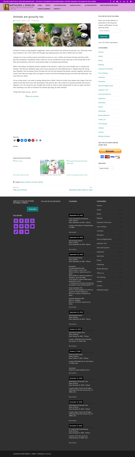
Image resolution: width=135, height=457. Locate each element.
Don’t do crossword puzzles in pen (77, 175)
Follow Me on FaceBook (51, 201)
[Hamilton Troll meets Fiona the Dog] (52, 167)
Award (100, 56)
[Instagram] (120, 1)
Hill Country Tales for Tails (21, 175)
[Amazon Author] (127, 1)
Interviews (101, 103)
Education (101, 81)
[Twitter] (113, 1)
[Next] (91, 208)
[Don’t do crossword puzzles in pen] (79, 167)
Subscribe (103, 36)
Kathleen (17, 20)
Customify (48, 454)
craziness (36, 20)
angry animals (25, 182)
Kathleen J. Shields (22, 5)
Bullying (101, 65)
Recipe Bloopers (104, 115)
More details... (73, 232)
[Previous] (71, 208)
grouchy (34, 182)
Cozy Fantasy (103, 73)
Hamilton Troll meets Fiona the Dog (50, 175)
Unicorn (101, 132)
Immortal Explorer (104, 94)
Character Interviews (105, 69)
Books (100, 60)
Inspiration (102, 98)
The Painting (102, 124)
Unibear (101, 128)
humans (40, 182)
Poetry (100, 107)
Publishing (101, 111)
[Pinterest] (124, 1)
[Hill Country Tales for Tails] (25, 167)
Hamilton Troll (103, 90)
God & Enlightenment (105, 86)
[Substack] (130, 1)
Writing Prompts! (104, 136)
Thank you (102, 119)
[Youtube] (117, 1)
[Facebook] (110, 1)
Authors (101, 52)
